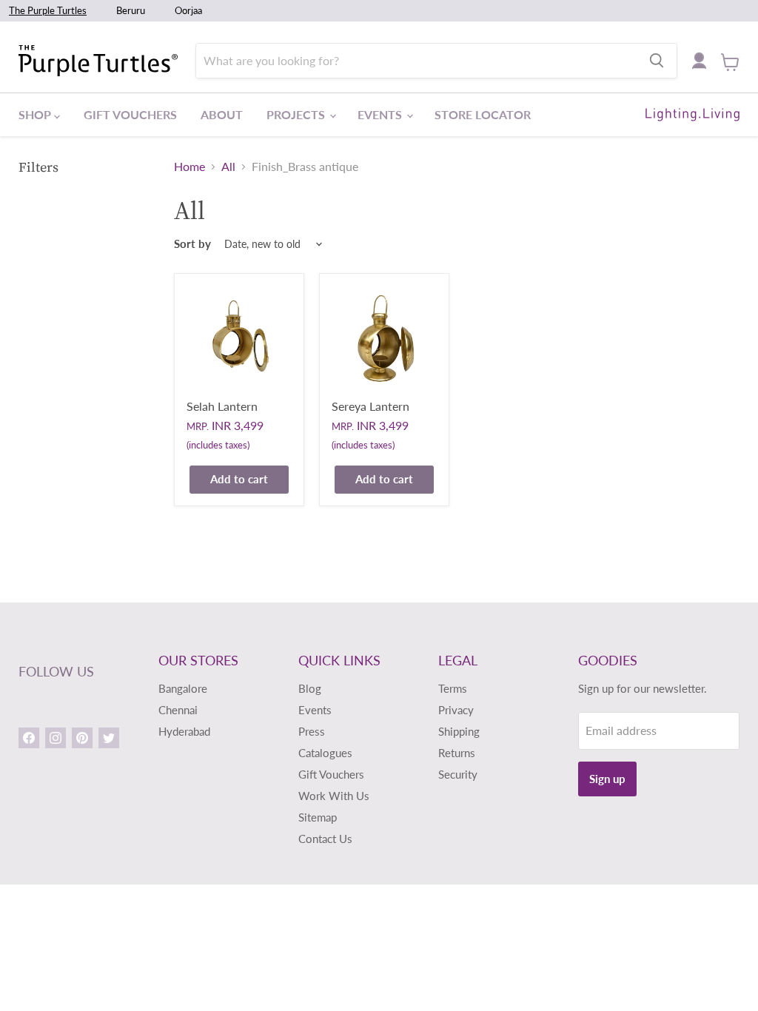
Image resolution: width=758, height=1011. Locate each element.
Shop (36, 114)
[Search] (657, 61)
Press (311, 731)
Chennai (178, 709)
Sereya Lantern (370, 406)
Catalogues (325, 752)
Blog (309, 688)
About (222, 114)
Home (189, 166)
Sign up (607, 778)
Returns (456, 752)
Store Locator (483, 114)
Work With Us (333, 795)
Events (381, 114)
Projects (297, 114)
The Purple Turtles (48, 10)
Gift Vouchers (130, 114)
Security (457, 774)
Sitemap (317, 817)
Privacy (456, 709)
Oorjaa (188, 10)
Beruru (130, 10)
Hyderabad (184, 731)
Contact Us (325, 838)
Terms (452, 688)
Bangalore (182, 688)
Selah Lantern (222, 406)
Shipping (459, 731)
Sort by (192, 244)
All (228, 166)
